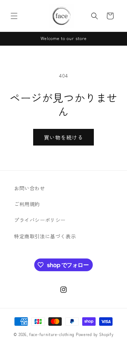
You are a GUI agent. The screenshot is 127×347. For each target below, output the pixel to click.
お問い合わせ (29, 188)
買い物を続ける (63, 137)
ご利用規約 (27, 203)
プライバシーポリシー (40, 219)
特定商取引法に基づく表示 (45, 236)
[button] (14, 16)
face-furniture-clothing (51, 334)
